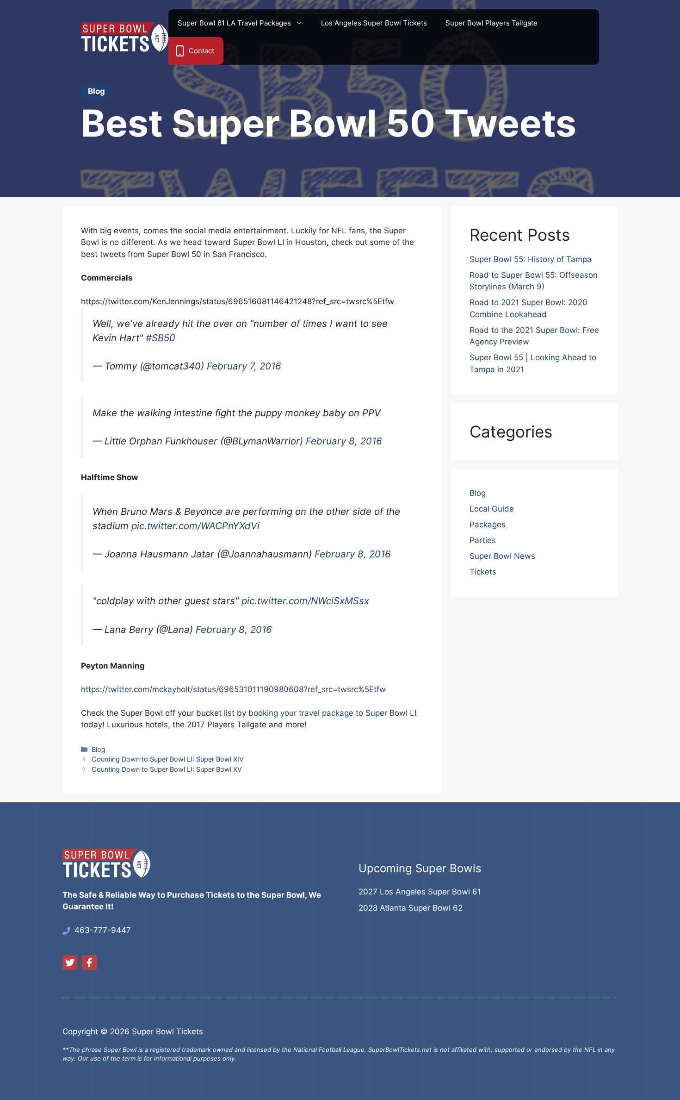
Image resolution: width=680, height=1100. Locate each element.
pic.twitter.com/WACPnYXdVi (195, 525)
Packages (488, 524)
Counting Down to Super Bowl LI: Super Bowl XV (167, 769)
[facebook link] (89, 962)
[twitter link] (69, 962)
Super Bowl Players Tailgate (491, 23)
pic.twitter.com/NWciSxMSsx (305, 600)
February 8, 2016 (344, 441)
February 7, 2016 (244, 366)
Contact (201, 50)
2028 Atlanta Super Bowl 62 (411, 907)
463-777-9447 (102, 930)
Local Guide (492, 508)
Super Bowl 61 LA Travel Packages (234, 23)
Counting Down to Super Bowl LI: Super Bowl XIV (168, 759)
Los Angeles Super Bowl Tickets (374, 23)
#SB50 (160, 338)
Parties (483, 540)
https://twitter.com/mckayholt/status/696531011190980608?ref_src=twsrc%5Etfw (233, 689)
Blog (98, 749)
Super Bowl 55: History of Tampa (531, 259)
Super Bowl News (502, 556)
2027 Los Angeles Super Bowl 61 (420, 891)
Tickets (483, 571)
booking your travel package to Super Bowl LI (332, 713)
